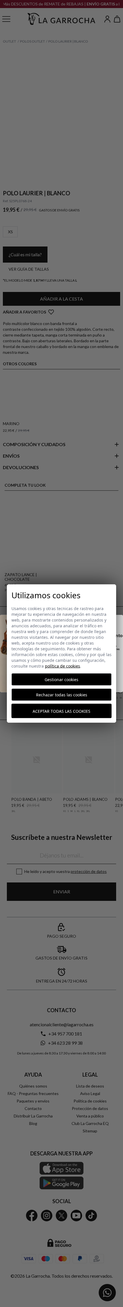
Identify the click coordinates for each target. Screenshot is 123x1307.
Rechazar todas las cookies (61, 695)
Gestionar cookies (61, 679)
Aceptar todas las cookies (61, 711)
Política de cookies (62, 666)
